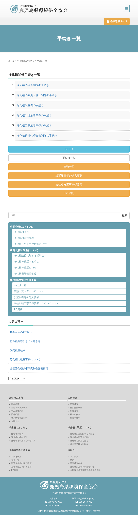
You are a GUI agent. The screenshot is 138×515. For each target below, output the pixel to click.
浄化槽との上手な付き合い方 (30, 244)
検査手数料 (75, 418)
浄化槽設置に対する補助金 (29, 255)
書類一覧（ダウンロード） (29, 291)
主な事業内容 (17, 411)
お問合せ (15, 421)
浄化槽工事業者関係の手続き (34, 125)
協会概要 (15, 404)
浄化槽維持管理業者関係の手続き (37, 135)
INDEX (69, 149)
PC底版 (18, 309)
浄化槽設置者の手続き (30, 105)
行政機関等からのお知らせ (25, 341)
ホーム (11, 61)
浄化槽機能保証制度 (25, 273)
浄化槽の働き (21, 232)
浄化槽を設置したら (25, 267)
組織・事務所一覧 (19, 407)
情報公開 (15, 414)
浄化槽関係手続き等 (26, 61)
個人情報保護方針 (19, 418)
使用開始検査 (76, 407)
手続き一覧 (69, 157)
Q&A (72, 460)
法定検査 (74, 404)
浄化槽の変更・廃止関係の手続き (37, 95)
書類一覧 (69, 166)
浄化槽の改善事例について (25, 359)
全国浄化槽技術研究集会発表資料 (29, 368)
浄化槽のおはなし (22, 226)
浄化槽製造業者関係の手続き (34, 115)
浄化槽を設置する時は (26, 261)
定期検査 (74, 411)
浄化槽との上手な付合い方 (23, 440)
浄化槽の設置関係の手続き (33, 85)
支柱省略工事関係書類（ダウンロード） (36, 303)
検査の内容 (75, 414)
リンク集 (74, 456)
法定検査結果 (17, 350)
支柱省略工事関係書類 (69, 184)
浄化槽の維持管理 (24, 238)
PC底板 (69, 193)
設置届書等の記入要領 (69, 175)
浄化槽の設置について (25, 250)
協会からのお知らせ (21, 332)
